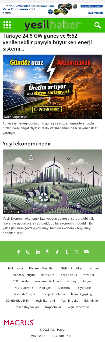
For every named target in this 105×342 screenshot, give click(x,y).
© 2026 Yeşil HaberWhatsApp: (48, 332)
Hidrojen (45, 288)
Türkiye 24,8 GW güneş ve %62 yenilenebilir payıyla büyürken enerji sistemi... (47, 42)
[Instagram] (28, 252)
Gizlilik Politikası (72, 268)
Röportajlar (53, 307)
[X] (76, 252)
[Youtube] (86, 252)
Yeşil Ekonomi (45, 300)
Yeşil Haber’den (78, 307)
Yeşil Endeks (69, 300)
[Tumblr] (67, 252)
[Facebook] (18, 252)
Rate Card (48, 275)
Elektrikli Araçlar (24, 294)
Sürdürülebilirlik (17, 300)
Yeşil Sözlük (12, 212)
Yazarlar (88, 275)
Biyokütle (84, 288)
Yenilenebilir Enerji (48, 281)
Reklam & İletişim (23, 275)
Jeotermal (64, 288)
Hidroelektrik (24, 288)
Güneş (71, 281)
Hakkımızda (15, 268)
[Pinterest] (47, 252)
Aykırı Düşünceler (15, 117)
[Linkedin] (38, 252)
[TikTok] (57, 252)
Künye (94, 268)
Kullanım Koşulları (42, 268)
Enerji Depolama (53, 294)
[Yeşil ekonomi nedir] (52, 181)
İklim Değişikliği (82, 294)
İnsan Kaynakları (27, 307)
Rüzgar (87, 281)
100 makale (21, 281)
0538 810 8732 (61, 336)
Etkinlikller (91, 300)
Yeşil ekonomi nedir (27, 143)
